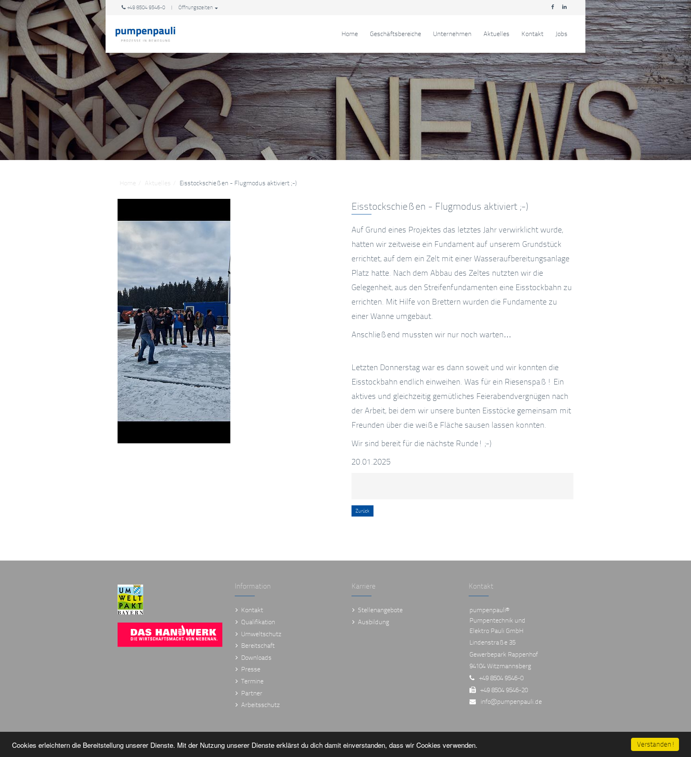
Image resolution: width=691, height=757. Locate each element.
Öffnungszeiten (196, 7)
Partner (251, 693)
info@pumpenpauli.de (511, 701)
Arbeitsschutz (260, 705)
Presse (250, 669)
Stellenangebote (380, 610)
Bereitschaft (258, 645)
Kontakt (532, 34)
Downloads (256, 657)
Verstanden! (656, 744)
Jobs (561, 34)
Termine (252, 681)
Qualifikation (258, 622)
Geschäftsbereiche (395, 34)
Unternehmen (452, 34)
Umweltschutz (261, 634)
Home (350, 34)
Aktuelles (496, 34)
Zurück (362, 511)
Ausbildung (373, 622)
